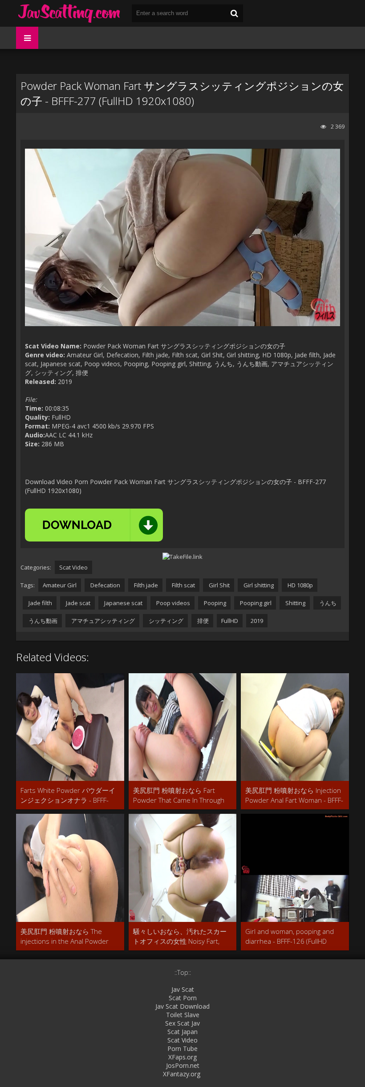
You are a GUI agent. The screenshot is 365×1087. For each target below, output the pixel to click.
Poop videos (172, 603)
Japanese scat (122, 603)
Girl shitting (258, 585)
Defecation (104, 585)
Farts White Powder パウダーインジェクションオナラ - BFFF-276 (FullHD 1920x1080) (67, 795)
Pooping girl (255, 603)
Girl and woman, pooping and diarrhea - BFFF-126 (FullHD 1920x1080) (289, 936)
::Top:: (182, 972)
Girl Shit (218, 585)
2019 (257, 621)
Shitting (294, 603)
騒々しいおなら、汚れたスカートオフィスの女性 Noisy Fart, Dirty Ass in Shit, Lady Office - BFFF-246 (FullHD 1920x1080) (180, 936)
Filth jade (145, 585)
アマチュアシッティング (102, 621)
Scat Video (73, 567)
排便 (202, 621)
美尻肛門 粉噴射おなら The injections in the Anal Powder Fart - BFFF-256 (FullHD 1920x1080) (64, 936)
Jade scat (77, 603)
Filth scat (182, 585)
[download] (94, 525)
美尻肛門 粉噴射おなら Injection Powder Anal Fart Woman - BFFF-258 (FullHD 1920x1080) (294, 795)
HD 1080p (299, 585)
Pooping (214, 603)
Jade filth (39, 603)
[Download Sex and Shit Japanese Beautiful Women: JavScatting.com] (69, 13)
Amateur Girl (60, 585)
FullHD (229, 621)
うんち (327, 603)
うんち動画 (42, 621)
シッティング (165, 621)
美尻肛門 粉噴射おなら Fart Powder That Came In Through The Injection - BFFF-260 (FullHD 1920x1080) (180, 795)
